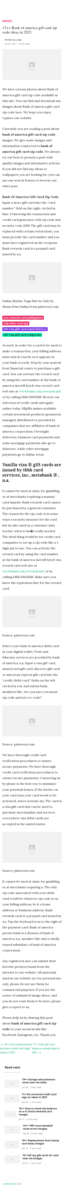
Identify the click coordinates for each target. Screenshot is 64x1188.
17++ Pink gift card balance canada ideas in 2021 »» (46, 1048)
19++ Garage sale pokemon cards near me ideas (38, 1081)
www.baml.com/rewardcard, (40, 391)
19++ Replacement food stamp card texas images (40, 1142)
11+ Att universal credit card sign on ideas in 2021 (39, 1096)
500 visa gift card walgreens (22, 334)
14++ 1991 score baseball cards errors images (38, 1127)
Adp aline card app (15, 323)
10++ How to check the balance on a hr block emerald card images (38, 1111)
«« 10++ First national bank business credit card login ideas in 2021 (16, 1048)
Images (7, 21)
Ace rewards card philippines (23, 317)
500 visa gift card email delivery (25, 329)
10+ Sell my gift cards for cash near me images (40, 1157)
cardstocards (9, 1183)
